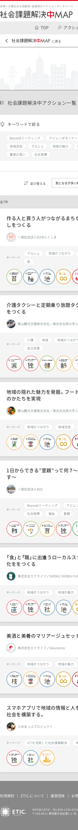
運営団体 (57, 795)
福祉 (52, 513)
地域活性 (64, 427)
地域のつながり (60, 253)
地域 (45, 340)
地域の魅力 (66, 592)
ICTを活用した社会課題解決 (47, 742)
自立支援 (33, 348)
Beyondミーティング (42, 505)
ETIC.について (32, 795)
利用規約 (7, 795)
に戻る (56, 41)
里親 (66, 513)
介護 (30, 340)
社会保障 (33, 513)
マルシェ (33, 253)
